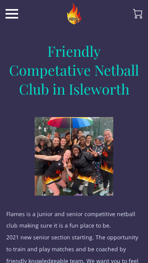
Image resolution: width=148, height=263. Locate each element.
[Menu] (12, 14)
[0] (137, 14)
